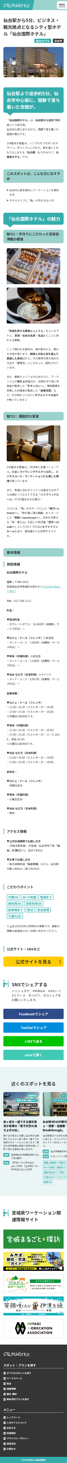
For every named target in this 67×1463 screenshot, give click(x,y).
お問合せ (11, 1448)
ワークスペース (14, 1378)
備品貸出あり (50, 1172)
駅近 (62, 1172)
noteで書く (33, 1054)
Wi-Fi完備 (49, 1167)
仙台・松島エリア (28, 1104)
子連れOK (49, 1177)
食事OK (48, 1181)
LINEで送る (33, 1041)
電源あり (61, 1167)
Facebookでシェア (33, 1013)
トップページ (13, 1417)
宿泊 (9, 1383)
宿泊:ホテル (43, 41)
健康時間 (32, 1095)
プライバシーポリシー (18, 1438)
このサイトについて (17, 1422)
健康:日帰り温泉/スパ (26, 1100)
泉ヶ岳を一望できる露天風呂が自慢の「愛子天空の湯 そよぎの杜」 (20, 1126)
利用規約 (11, 1433)
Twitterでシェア (34, 1027)
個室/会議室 (50, 1162)
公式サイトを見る (33, 961)
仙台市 (58, 41)
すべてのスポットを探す (19, 1373)
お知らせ (11, 1428)
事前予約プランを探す (18, 1399)
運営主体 (11, 1443)
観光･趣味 (12, 1394)
